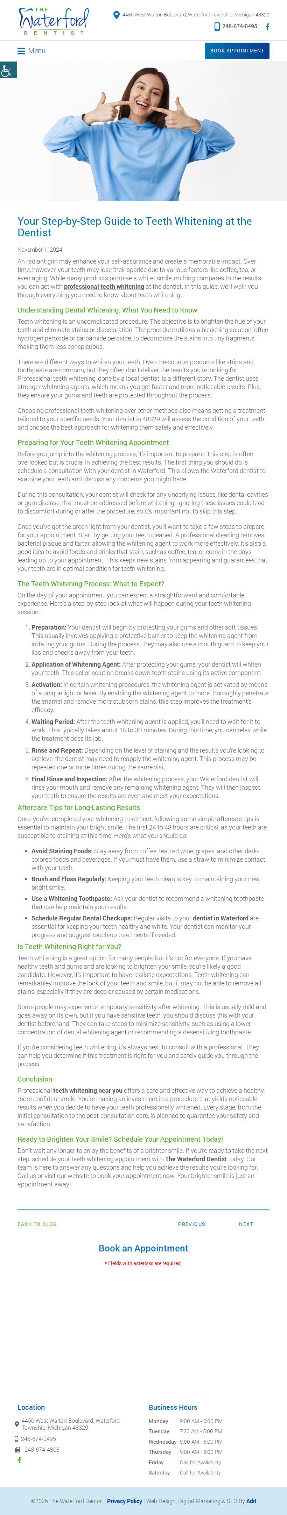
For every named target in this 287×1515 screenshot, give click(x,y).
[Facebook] (268, 26)
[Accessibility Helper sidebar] (8, 70)
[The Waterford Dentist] (54, 21)
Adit (251, 1501)
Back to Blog (37, 1224)
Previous (191, 1224)
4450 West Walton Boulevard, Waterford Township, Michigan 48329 (196, 15)
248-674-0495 (239, 26)
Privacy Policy (124, 1501)
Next (246, 1224)
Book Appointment (237, 50)
